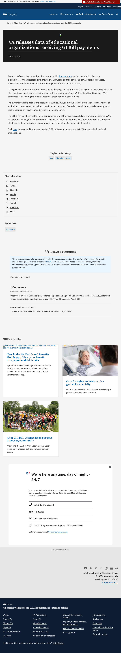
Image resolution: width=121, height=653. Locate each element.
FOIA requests (99, 615)
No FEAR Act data (40, 631)
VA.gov (6, 615)
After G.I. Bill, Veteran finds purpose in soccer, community (29, 439)
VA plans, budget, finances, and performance (74, 623)
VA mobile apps (40, 623)
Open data (97, 623)
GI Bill (68, 158)
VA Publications (40, 615)
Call (44, 505)
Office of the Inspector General (72, 616)
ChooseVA (7, 619)
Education (10, 229)
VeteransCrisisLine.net (57, 532)
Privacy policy (69, 632)
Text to (36, 512)
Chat (46, 518)
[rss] (96, 568)
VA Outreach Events (11, 631)
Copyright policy (100, 634)
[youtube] (85, 568)
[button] (117, 14)
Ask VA (48, 262)
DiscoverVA (8, 623)
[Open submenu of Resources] (72, 14)
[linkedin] (111, 568)
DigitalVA (7, 627)
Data (51, 158)
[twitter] (90, 568)
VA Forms (7, 635)
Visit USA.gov (58, 643)
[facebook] (101, 568)
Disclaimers (98, 619)
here (15, 129)
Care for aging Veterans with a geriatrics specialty (85, 383)
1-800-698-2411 (110, 582)
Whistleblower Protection (44, 635)
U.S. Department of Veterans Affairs (49, 607)
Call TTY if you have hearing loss (58, 525)
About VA (37, 619)
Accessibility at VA (41, 627)
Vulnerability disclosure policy (103, 628)
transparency (65, 76)
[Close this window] (110, 466)
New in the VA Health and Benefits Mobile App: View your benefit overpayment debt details (28, 357)
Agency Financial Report (73, 628)
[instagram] (106, 568)
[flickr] (116, 568)
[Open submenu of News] (56, 14)
